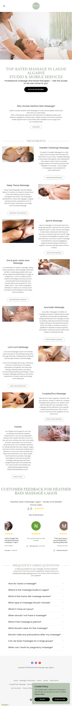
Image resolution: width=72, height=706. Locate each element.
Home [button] (16, 680)
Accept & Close (60, 699)
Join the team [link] (16, 688)
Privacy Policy (39, 694)
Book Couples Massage (54, 419)
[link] (36, 6)
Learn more (36, 127)
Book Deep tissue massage (18, 213)
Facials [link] (45, 680)
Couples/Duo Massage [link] (17, 684)
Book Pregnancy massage (18, 299)
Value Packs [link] (54, 680)
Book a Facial (18, 477)
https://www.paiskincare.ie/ (18, 467)
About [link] (39, 680)
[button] (7, 6)
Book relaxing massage (54, 177)
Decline (42, 699)
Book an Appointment (36, 89)
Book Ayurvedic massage (54, 339)
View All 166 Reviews (36, 515)
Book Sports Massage (54, 253)
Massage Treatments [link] (27, 680)
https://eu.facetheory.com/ (17, 469)
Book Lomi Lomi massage (18, 386)
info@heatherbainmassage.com (24, 573)
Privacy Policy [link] (28, 688)
